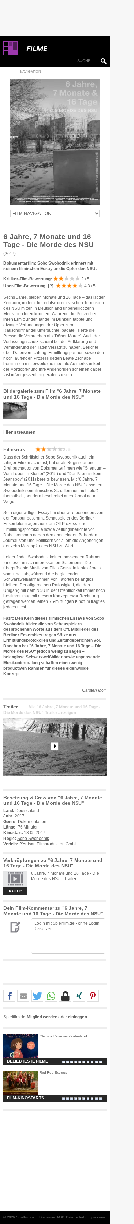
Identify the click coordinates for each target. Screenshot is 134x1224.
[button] (9, 996)
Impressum (96, 1217)
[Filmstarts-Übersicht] (62, 49)
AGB (60, 1217)
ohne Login (88, 923)
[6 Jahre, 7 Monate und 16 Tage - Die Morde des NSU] (55, 781)
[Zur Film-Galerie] (17, 417)
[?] (50, 286)
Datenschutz (76, 1217)
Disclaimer (47, 1217)
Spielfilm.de (64, 923)
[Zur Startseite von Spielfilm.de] (10, 54)
